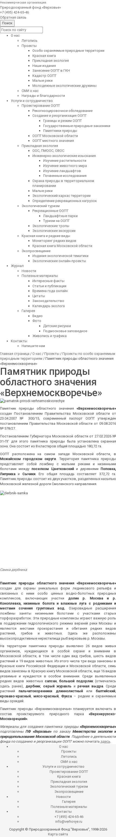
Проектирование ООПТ (41, 106)
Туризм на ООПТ (56, 221)
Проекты (29, 46)
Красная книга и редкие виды (46, 236)
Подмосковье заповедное (65, 331)
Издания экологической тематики (60, 256)
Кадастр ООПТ (44, 76)
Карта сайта (58, 834)
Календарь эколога (48, 306)
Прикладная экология (50, 61)
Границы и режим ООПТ (62, 121)
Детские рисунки (57, 326)
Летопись (29, 41)
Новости (29, 271)
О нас (15, 35)
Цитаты (38, 296)
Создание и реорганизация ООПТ (59, 116)
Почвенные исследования (65, 176)
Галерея (28, 311)
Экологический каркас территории (61, 196)
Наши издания (44, 66)
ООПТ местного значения (53, 141)
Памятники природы (60, 131)
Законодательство (48, 301)
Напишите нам (33, 346)
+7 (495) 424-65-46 (14, 12)
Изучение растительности (64, 161)
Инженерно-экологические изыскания (64, 156)
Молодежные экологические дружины (64, 86)
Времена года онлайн (50, 291)
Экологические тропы (50, 226)
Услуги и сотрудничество (32, 101)
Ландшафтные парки (60, 216)
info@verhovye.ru (68, 821)
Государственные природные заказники (76, 126)
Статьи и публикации (49, 286)
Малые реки (42, 80)
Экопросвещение (36, 251)
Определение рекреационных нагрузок (64, 201)
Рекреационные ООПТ (50, 211)
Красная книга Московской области (62, 246)
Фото (36, 321)
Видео (37, 316)
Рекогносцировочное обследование (62, 111)
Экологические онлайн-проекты (59, 261)
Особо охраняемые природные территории (68, 51)
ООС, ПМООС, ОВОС (48, 151)
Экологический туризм (41, 206)
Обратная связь (13, 17)
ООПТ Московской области (55, 136)
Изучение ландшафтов (62, 171)
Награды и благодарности (43, 96)
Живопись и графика (49, 336)
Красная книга (44, 56)
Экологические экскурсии (54, 231)
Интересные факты (48, 281)
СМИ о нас (30, 91)
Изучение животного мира (65, 166)
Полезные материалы (40, 276)
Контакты (19, 341)
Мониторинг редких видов (54, 241)
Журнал (17, 266)
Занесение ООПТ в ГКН (51, 70)
